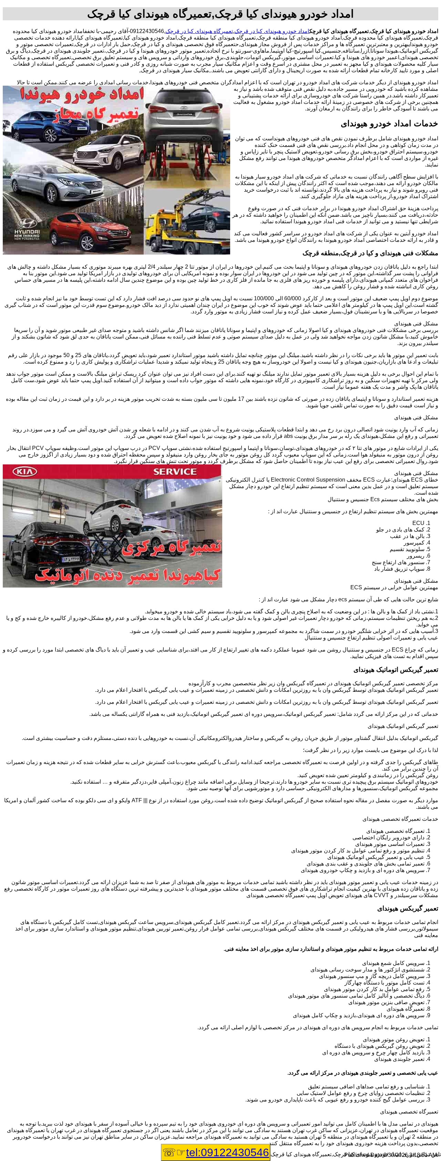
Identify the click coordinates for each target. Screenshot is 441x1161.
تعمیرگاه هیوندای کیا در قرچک (199, 31)
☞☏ (215, 1152)
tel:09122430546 (227, 1152)
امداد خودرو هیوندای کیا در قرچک (271, 31)
